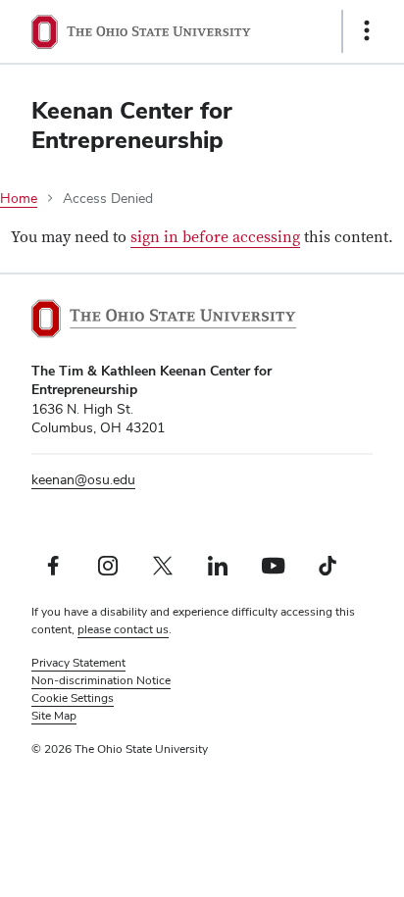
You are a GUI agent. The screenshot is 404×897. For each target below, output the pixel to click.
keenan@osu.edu (83, 479)
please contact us (123, 629)
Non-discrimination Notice (101, 680)
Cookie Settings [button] (72, 698)
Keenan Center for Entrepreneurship (131, 125)
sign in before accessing (215, 237)
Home (18, 198)
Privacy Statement (78, 663)
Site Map (53, 715)
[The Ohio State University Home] (163, 318)
